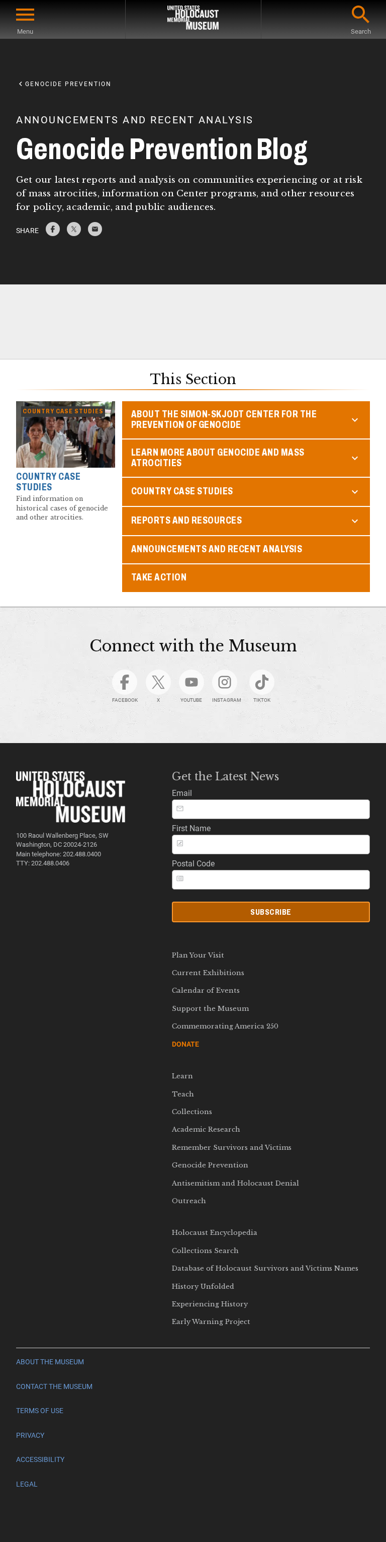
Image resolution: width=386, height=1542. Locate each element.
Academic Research (206, 1129)
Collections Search (205, 1250)
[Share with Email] (95, 233)
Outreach (189, 1201)
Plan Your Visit (198, 955)
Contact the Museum (54, 1386)
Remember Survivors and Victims (232, 1147)
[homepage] (193, 19)
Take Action (159, 577)
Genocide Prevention (210, 1165)
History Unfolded (203, 1286)
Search (361, 31)
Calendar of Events (206, 990)
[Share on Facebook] (53, 233)
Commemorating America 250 (225, 1026)
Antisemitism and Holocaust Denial (235, 1183)
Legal (27, 1484)
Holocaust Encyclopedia (214, 1232)
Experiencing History (210, 1304)
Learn (182, 1076)
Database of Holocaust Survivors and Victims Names (265, 1268)
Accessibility (40, 1459)
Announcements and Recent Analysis (217, 549)
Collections (192, 1112)
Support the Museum (210, 1008)
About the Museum (50, 1362)
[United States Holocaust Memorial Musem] (70, 820)
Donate (185, 1044)
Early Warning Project (211, 1321)
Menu (25, 31)
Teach (183, 1094)
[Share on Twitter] (74, 233)
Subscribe (271, 912)
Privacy (30, 1435)
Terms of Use (39, 1411)
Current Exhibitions (208, 973)
